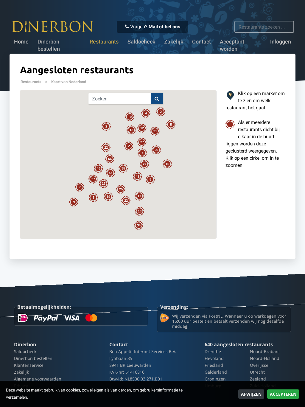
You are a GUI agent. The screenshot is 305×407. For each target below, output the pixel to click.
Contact (201, 42)
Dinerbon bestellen (49, 45)
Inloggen (280, 42)
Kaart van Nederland (68, 82)
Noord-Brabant (265, 351)
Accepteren (283, 394)
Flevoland (214, 358)
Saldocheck (141, 42)
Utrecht (257, 372)
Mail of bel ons (164, 26)
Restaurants (31, 82)
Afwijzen (251, 394)
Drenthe (213, 351)
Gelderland (216, 372)
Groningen (215, 379)
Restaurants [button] (104, 42)
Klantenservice (28, 365)
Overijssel (260, 365)
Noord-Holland (264, 358)
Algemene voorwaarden (37, 379)
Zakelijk (173, 42)
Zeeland (258, 379)
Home (21, 42)
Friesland (214, 365)
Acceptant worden (232, 45)
